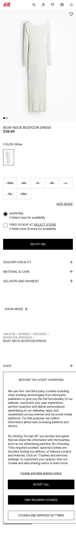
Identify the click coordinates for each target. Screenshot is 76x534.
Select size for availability (28, 217)
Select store (45, 224)
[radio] (8, 157)
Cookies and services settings (41, 515)
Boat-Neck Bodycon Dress (24, 341)
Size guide (65, 204)
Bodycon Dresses (17, 337)
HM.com (9, 334)
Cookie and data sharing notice (41, 473)
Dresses (40, 334)
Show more (14, 309)
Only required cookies (41, 499)
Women (24, 334)
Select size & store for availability (34, 228)
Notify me (38, 244)
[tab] (4, 118)
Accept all (41, 484)
